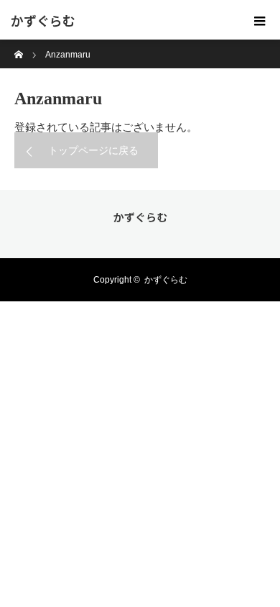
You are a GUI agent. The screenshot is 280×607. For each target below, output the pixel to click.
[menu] (260, 20)
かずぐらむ (43, 20)
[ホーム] (19, 45)
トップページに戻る (93, 150)
